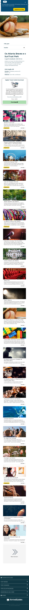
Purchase (14, 102)
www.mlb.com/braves (15, 74)
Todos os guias (7, 577)
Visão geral (6, 43)
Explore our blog (19, 9)
